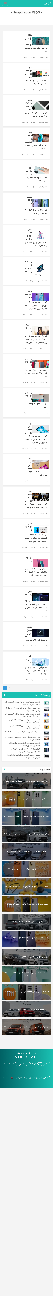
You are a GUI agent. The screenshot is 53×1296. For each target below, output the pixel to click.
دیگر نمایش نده (26, 670)
